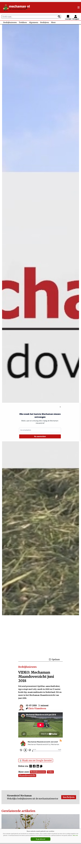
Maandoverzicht (27, 775)
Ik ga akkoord (40, 839)
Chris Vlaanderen (37, 708)
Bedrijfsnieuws (10, 22)
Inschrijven (69, 797)
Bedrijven (44, 22)
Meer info (75, 835)
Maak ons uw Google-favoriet (37, 760)
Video (50, 772)
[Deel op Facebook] (34, 766)
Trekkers (23, 22)
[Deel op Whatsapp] (31, 766)
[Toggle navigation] (79, 7)
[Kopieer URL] (41, 766)
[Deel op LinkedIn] (38, 766)
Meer (53, 22)
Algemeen (33, 22)
